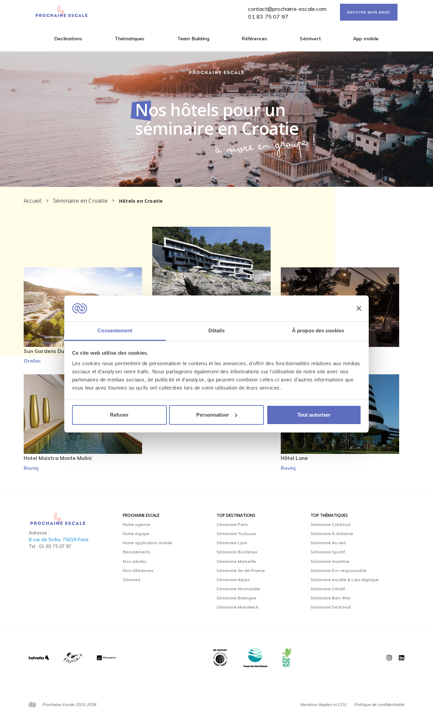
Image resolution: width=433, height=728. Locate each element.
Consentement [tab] (114, 330)
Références (254, 39)
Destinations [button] (68, 39)
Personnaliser (212, 415)
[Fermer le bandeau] (359, 308)
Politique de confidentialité (379, 704)
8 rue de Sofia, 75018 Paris (59, 539)
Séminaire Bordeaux (236, 551)
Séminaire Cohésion (331, 524)
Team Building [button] (193, 39)
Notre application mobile (147, 542)
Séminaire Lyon (231, 542)
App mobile (366, 39)
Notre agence (136, 524)
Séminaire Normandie (238, 588)
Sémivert (310, 39)
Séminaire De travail (331, 607)
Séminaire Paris (232, 524)
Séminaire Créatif (328, 588)
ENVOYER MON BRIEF (368, 12)
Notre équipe (136, 533)
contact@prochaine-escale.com (287, 8)
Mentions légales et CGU (323, 704)
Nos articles (134, 561)
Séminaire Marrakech (237, 607)
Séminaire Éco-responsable (338, 570)
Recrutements (137, 551)
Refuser (119, 415)
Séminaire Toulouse (236, 533)
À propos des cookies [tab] (318, 330)
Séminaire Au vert (328, 542)
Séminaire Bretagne (236, 597)
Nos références (138, 570)
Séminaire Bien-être (330, 597)
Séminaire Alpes (233, 579)
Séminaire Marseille (236, 561)
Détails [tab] (216, 330)
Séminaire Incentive (330, 561)
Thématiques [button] (129, 39)
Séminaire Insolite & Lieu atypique (345, 579)
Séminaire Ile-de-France (240, 570)
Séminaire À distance (332, 533)
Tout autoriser (314, 415)
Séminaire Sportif (328, 551)
